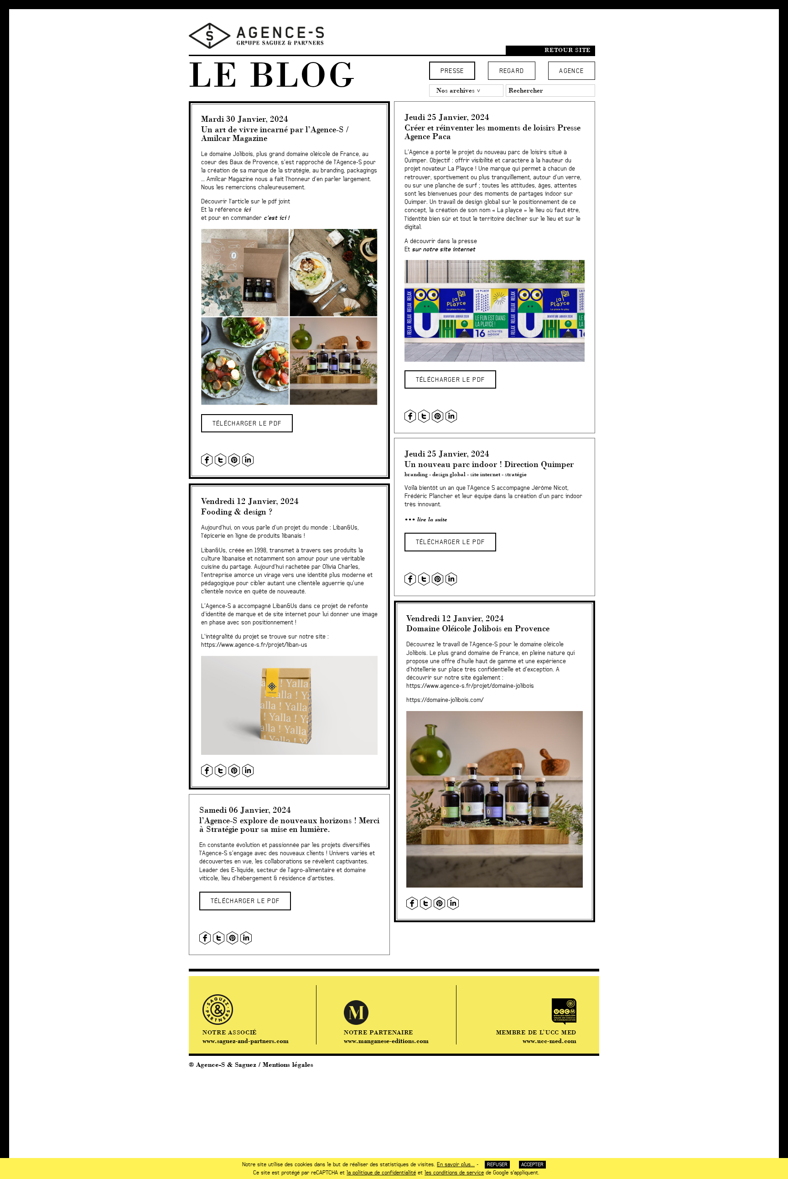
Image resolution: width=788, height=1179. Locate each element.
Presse (452, 71)
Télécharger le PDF (247, 424)
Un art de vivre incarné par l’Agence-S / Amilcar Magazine (274, 133)
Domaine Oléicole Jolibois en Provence (478, 628)
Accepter (532, 1164)
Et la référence (225, 210)
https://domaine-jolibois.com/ (444, 700)
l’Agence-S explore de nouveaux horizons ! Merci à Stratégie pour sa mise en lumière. (289, 824)
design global (449, 474)
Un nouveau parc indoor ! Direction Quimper (489, 464)
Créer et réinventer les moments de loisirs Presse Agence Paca (492, 131)
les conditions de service (454, 1172)
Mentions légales (288, 1064)
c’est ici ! (276, 218)
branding (416, 474)
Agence (571, 71)
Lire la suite (432, 519)
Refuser (497, 1164)
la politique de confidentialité (381, 1172)
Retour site (567, 50)
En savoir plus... (456, 1164)
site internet (485, 474)
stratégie (516, 474)
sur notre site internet (443, 250)
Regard (511, 71)
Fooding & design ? (236, 511)
